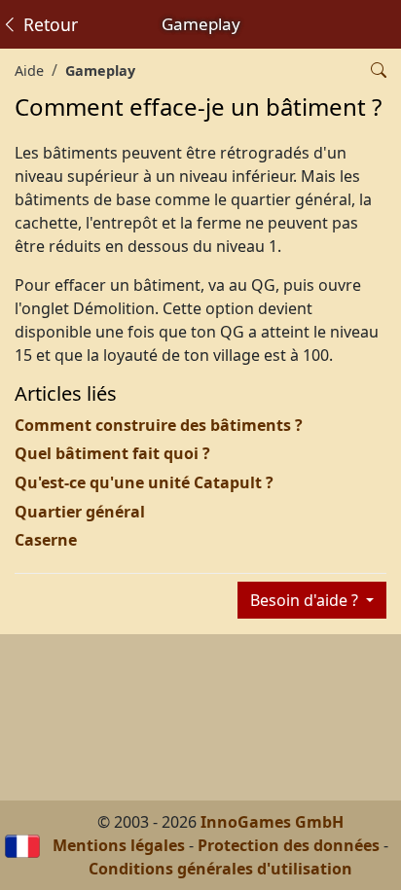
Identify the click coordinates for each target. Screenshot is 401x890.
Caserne (46, 540)
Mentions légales (119, 845)
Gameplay (100, 70)
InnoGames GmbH (272, 822)
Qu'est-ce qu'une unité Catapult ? (144, 482)
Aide (29, 70)
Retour (48, 24)
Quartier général (80, 511)
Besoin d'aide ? (306, 600)
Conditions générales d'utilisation (220, 868)
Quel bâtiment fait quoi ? (112, 453)
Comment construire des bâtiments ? (159, 425)
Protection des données (289, 845)
